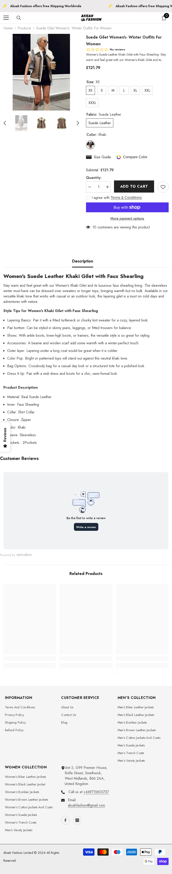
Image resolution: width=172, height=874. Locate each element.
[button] (4, 123)
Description (82, 261)
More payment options (127, 218)
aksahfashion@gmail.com (86, 805)
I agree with (101, 197)
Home (8, 28)
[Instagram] (77, 820)
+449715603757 (96, 791)
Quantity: (93, 177)
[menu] (6, 17)
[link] (30, 658)
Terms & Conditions (126, 198)
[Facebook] (65, 820)
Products (24, 28)
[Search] (19, 18)
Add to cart (134, 186)
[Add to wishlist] (163, 187)
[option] (41, 72)
